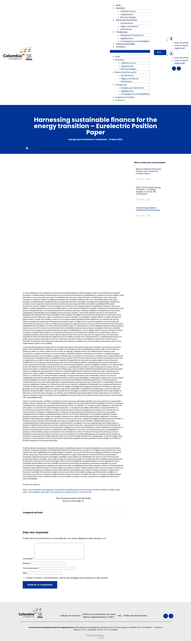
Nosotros (120, 8)
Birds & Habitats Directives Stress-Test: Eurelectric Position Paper (148, 171)
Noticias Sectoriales (125, 44)
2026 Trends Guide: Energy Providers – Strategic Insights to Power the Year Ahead (148, 190)
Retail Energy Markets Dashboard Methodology (148, 208)
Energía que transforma (132, 35)
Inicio (118, 5)
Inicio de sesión (181, 42)
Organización (127, 14)
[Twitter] (174, 68)
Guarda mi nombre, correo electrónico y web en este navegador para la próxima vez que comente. (67, 578)
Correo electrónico (31, 568)
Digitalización (127, 38)
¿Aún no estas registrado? (181, 46)
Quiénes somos (128, 11)
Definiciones (126, 29)
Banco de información (126, 20)
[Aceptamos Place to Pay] (95, 638)
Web (25, 573)
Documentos (127, 23)
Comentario (28, 559)
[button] (130, 51)
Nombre (27, 563)
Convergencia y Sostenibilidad (134, 41)
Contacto (121, 46)
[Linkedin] (179, 68)
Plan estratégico (128, 17)
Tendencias (121, 32)
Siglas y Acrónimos (129, 26)
